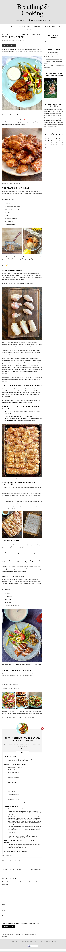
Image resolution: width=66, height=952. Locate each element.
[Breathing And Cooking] (33, 22)
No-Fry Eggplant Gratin (52, 52)
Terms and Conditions (29, 950)
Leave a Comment (20, 40)
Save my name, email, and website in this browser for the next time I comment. (21, 923)
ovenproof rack (19, 493)
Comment (5, 884)
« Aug (45, 148)
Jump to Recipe (10, 45)
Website (4, 916)
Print (22, 752)
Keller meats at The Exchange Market (26, 342)
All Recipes (11, 861)
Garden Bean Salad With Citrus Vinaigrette (12, 680)
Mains (20, 861)
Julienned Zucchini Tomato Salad (10, 688)
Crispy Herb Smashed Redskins (10, 684)
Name (4, 904)
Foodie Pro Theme (50, 942)
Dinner (16, 861)
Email (4, 910)
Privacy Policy (38, 950)
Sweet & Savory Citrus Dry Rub (10, 259)
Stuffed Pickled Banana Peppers (54, 59)
